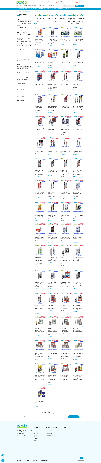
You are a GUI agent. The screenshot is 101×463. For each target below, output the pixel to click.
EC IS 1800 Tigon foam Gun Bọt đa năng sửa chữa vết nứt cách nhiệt (39, 194)
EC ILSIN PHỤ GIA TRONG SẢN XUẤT (23, 28)
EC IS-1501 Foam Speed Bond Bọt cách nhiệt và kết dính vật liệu (65, 151)
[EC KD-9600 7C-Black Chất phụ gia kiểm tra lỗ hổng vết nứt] (65, 32)
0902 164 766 (45, 3)
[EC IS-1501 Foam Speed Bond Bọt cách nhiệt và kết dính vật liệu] (65, 142)
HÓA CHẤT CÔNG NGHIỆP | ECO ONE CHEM (38, 20)
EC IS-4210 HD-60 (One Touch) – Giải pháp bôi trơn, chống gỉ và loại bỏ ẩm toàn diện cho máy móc (78, 378)
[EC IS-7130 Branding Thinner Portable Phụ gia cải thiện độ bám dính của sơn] (78, 54)
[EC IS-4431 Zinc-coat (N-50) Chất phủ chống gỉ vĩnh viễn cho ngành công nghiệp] (78, 321)
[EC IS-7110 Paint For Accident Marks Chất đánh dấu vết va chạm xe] (39, 75)
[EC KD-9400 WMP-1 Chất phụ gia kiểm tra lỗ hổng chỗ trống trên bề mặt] (39, 54)
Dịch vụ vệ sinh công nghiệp (22, 77)
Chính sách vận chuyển (50, 435)
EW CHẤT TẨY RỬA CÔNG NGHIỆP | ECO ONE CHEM (24, 42)
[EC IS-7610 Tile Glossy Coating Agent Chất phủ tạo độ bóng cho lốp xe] (39, 121)
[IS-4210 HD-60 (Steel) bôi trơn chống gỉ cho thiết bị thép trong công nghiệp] (39, 392)
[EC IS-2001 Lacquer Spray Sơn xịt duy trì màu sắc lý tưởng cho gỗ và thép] (78, 206)
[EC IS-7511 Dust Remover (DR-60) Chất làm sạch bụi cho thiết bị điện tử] (65, 228)
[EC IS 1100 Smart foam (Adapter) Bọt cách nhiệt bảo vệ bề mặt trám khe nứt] (65, 185)
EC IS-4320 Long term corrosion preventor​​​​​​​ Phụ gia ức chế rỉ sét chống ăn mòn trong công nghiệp (52, 331)
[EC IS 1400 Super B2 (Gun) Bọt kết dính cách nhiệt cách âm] (52, 163)
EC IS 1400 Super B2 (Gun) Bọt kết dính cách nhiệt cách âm (52, 172)
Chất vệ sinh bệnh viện (21, 54)
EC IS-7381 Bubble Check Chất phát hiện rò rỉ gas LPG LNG (39, 41)
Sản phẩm (30, 5)
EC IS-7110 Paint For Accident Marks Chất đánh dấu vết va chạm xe (40, 84)
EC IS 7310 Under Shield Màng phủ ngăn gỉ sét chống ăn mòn (78, 129)
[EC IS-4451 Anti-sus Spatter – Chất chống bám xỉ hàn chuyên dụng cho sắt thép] (39, 321)
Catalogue (47, 5)
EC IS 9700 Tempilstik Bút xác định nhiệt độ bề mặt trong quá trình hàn (39, 237)
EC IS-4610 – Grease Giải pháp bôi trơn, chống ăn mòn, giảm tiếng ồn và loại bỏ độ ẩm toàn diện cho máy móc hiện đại (40, 378)
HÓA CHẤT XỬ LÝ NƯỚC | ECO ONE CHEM (55, 20)
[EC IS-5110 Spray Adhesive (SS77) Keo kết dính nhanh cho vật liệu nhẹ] (52, 228)
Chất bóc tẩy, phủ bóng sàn (22, 57)
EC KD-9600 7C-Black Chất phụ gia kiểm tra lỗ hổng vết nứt (65, 41)
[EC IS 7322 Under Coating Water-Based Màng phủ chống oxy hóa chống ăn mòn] (65, 121)
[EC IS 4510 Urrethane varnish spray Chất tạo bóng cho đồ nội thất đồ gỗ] (39, 206)
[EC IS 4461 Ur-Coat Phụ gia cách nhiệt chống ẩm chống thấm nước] (65, 298)
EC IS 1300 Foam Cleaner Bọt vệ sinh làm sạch (52, 151)
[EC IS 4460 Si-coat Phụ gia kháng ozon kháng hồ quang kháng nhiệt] (52, 298)
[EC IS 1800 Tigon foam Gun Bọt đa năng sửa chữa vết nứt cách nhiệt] (39, 185)
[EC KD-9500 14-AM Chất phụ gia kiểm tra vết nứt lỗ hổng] (78, 32)
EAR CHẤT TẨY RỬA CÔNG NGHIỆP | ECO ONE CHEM (48, 8)
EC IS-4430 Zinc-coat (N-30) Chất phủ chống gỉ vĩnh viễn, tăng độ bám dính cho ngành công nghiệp (40, 355)
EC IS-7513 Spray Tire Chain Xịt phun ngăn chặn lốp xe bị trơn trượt (65, 84)
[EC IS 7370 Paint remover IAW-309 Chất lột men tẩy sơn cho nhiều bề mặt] (78, 185)
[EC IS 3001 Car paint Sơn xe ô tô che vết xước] (39, 142)
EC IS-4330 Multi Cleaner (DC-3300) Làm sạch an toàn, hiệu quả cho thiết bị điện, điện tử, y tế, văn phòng (65, 285)
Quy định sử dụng (49, 431)
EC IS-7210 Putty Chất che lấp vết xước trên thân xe (64, 108)
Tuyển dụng (41, 5)
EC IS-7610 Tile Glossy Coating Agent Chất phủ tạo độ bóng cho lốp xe (39, 129)
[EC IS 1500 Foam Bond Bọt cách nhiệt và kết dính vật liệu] (78, 142)
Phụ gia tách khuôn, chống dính (23, 72)
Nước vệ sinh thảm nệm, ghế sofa (24, 66)
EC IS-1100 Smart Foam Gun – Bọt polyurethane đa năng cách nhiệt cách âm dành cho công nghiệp (39, 308)
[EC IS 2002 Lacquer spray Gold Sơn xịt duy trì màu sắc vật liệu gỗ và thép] (65, 206)
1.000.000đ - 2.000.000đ (22, 89)
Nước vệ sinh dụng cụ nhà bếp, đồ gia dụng (24, 60)
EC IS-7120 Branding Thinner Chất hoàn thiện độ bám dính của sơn (65, 63)
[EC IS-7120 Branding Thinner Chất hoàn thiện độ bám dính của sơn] (65, 54)
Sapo (49, 460)
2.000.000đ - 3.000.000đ (22, 91)
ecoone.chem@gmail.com (24, 435)
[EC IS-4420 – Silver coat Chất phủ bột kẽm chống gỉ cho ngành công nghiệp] (52, 344)
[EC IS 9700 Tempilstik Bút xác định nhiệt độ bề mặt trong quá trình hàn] (39, 228)
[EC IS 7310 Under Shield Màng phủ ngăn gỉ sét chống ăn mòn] (78, 121)
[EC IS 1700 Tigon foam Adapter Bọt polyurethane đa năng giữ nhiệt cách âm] (52, 185)
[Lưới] (35, 23)
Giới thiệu (25, 5)
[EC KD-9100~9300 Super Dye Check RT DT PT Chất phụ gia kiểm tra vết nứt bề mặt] (52, 54)
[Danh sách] (36, 23)
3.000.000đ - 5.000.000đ (22, 94)
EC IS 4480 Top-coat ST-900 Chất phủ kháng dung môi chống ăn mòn (52, 259)
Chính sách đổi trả (49, 433)
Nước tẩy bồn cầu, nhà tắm (22, 68)
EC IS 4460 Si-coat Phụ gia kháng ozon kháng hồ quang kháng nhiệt (52, 307)
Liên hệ (52, 5)
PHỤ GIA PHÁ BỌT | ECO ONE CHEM (24, 21)
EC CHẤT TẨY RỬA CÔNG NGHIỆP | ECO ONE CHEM (24, 46)
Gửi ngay (73, 416)
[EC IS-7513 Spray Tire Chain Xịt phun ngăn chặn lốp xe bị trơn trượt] (65, 75)
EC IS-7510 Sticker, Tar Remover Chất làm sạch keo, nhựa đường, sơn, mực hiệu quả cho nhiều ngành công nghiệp (52, 86)
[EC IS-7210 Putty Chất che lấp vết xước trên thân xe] (65, 99)
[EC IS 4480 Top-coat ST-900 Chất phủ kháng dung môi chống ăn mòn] (52, 250)
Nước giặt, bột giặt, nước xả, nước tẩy (24, 50)
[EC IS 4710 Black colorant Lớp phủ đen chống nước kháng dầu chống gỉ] (78, 275)
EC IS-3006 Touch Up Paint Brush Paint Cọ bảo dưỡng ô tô (53, 129)
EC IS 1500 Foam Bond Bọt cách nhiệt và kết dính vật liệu (77, 151)
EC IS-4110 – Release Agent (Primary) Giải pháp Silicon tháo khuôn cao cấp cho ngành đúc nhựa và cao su (65, 378)
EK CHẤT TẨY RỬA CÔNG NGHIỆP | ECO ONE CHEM (69, 8)
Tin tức (36, 5)
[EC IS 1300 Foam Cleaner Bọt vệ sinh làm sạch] (52, 142)
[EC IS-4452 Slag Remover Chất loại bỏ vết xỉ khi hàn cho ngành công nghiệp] (78, 298)
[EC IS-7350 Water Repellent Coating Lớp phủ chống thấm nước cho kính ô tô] (39, 99)
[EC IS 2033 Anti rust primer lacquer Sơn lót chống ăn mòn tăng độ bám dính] (52, 206)
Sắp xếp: (73, 23)
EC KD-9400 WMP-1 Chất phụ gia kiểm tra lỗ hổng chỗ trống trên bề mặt (40, 63)
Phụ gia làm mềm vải (21, 75)
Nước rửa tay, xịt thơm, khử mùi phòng (23, 63)
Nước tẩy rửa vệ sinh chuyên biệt (23, 70)
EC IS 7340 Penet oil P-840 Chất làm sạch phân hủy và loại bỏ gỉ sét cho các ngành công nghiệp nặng (65, 260)
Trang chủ (19, 5)
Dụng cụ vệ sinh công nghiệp (23, 79)
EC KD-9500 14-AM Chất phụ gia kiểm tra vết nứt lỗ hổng (78, 41)
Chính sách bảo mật (50, 430)
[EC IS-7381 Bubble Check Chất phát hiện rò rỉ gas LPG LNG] (39, 32)
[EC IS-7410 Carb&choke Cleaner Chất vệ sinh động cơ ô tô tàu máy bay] (78, 99)
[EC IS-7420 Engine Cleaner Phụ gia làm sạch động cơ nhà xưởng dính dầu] (78, 75)
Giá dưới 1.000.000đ (21, 87)
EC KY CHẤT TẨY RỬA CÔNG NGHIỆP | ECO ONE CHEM (27, 8)
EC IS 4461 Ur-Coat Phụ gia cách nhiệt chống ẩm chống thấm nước (65, 307)
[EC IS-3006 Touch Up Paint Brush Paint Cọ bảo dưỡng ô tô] (52, 121)
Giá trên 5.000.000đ (21, 96)
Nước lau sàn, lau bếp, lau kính (23, 52)
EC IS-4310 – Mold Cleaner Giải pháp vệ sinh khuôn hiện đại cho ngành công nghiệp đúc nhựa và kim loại (78, 355)
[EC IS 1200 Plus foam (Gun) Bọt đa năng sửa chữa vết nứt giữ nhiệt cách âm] (65, 163)
